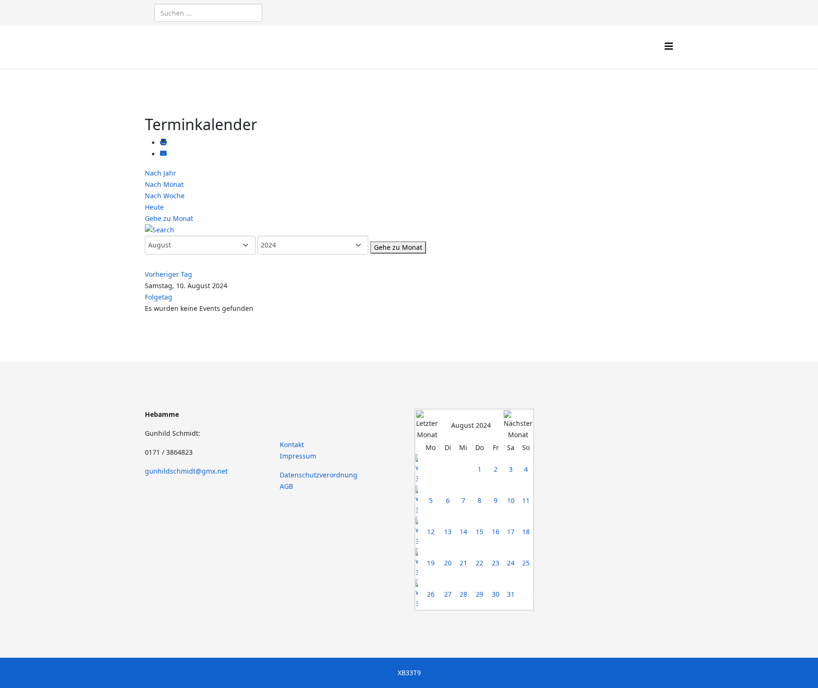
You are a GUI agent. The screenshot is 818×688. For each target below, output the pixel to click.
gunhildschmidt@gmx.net (186, 471)
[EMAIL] (163, 154)
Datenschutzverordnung (318, 474)
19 (431, 562)
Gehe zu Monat (169, 218)
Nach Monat (164, 184)
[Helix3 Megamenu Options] (669, 46)
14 (463, 531)
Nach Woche (165, 195)
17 (511, 531)
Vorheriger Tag (168, 274)
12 (431, 531)
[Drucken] (163, 142)
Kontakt (292, 444)
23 (495, 562)
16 (495, 531)
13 (448, 531)
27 (448, 594)
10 (511, 500)
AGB (286, 486)
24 (511, 562)
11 (526, 500)
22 (479, 562)
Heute (154, 207)
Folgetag (158, 296)
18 (526, 531)
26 (431, 594)
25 (526, 562)
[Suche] (409, 230)
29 (479, 594)
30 (495, 594)
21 (463, 562)
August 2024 (471, 425)
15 (479, 531)
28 (463, 594)
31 (511, 594)
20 (448, 562)
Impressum (298, 455)
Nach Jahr (160, 172)
